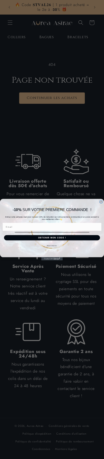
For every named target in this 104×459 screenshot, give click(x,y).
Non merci (52, 245)
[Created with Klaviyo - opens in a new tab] (52, 258)
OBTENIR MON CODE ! (52, 237)
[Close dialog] (101, 201)
